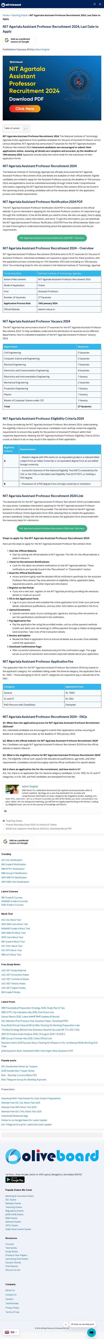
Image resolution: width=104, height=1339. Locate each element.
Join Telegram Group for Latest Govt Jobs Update (26, 1124)
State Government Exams (18, 1229)
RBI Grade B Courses (11, 897)
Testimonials (12, 1303)
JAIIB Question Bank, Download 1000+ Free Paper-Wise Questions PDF (37, 1050)
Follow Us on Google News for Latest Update (24, 1120)
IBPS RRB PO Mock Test (13, 932)
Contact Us (11, 1294)
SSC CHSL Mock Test (11, 946)
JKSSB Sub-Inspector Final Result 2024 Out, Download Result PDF (39, 828)
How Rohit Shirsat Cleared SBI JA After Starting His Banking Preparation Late (40, 1025)
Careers (9, 1299)
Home (6, 15)
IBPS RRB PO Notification (14, 877)
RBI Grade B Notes (10, 992)
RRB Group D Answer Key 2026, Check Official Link (26, 1038)
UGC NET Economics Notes (15, 974)
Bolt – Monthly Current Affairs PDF (19, 1075)
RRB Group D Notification (14, 873)
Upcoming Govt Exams (16, 1258)
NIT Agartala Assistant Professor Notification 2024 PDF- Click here (52, 238)
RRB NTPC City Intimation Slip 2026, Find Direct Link (27, 1012)
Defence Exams (13, 1221)
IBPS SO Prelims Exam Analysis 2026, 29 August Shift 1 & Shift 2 (33, 1034)
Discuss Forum (12, 1269)
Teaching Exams (19, 15)
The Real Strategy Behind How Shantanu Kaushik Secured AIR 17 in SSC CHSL (40, 1029)
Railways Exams (13, 1203)
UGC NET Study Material (13, 970)
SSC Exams (10, 1199)
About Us (10, 1290)
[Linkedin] (5, 811)
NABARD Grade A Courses (14, 901)
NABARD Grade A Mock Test (15, 928)
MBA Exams (11, 1218)
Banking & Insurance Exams (19, 1196)
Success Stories (13, 1262)
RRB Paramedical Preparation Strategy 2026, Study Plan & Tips (33, 1007)
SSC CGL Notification (11, 860)
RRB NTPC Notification (13, 868)
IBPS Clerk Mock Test (12, 937)
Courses (9, 1244)
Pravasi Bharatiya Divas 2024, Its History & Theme (31, 824)
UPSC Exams (11, 1225)
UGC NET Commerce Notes (15, 979)
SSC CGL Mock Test (11, 919)
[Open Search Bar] (94, 4)
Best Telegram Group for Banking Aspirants (23, 1079)
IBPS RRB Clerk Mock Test (14, 924)
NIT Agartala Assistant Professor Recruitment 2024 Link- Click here (52, 528)
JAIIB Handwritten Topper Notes (18, 1070)
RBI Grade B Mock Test (13, 941)
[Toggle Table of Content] (24, 128)
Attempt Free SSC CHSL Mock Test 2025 (21, 1111)
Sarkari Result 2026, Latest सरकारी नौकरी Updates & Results (30, 1016)
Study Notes (11, 1251)
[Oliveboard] (11, 4)
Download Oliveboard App (14, 1115)
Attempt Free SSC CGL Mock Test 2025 (20, 1102)
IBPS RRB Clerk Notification (15, 881)
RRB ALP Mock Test (11, 954)
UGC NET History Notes (13, 983)
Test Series (11, 1247)
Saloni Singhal (42, 49)
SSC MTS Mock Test (11, 950)
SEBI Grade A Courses (12, 904)
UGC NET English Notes (13, 987)
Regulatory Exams (14, 1210)
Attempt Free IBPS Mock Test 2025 (19, 1107)
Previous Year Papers (16, 1255)
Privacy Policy (12, 1307)
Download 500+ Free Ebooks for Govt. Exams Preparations (31, 1098)
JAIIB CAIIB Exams (14, 1214)
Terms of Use (12, 1312)
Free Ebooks (11, 1266)
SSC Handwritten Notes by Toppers (19, 1066)
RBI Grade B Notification (13, 864)
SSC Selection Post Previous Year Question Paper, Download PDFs (34, 1020)
